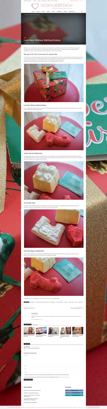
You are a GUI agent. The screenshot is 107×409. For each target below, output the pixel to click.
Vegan (76, 302)
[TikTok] (79, 1)
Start (24, 14)
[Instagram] (71, 1)
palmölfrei (65, 302)
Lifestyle (38, 11)
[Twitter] (80, 1)
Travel (53, 11)
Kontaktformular (44, 0)
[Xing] (82, 1)
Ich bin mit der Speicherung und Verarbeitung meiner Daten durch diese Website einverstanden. (46, 377)
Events (65, 11)
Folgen (81, 392)
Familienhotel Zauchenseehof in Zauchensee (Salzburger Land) (32, 396)
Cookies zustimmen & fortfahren (93, 407)
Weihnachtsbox (80, 302)
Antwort (25, 349)
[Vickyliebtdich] (53, 6)
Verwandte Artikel (27, 324)
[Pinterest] (77, 1)
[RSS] (38, 319)
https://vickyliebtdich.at (34, 314)
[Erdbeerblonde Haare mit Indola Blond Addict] (29, 330)
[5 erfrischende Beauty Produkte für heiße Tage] (53, 330)
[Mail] (75, 1)
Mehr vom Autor (35, 324)
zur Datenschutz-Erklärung (82, 407)
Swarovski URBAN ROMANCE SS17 (76, 308)
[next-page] (26, 339)
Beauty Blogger (32, 302)
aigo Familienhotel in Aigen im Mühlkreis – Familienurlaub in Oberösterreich (31, 399)
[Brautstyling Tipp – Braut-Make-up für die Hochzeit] (77, 330)
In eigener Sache (71, 11)
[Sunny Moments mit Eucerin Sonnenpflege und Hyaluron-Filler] (65, 330)
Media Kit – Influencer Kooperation (53, 0)
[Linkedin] (73, 1)
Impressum (39, 0)
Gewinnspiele (59, 11)
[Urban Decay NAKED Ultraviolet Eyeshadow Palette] (41, 330)
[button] (82, 11)
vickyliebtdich (34, 313)
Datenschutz (35, 0)
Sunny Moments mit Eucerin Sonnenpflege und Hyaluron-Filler (65, 336)
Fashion (48, 11)
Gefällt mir (80, 390)
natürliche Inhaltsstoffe (59, 302)
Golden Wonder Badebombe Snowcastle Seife (42, 302)
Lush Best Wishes (52, 302)
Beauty (33, 11)
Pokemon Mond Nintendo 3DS (29, 308)
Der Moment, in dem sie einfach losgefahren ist (32, 390)
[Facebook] (69, 1)
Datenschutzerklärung (64, 377)
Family (43, 11)
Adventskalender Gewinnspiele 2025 (30, 402)
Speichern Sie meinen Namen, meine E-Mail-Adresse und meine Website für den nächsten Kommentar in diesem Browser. (47, 374)
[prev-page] (24, 339)
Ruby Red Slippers (71, 302)
